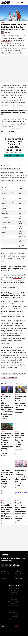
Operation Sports (14, 610)
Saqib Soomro (5, 520)
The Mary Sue (14, 612)
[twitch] (6, 565)
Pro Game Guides (14, 588)
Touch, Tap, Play (14, 614)
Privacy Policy (5, 578)
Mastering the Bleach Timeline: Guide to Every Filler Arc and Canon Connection (21, 403)
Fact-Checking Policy (7, 576)
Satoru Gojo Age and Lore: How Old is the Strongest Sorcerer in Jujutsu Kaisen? (7, 476)
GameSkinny (14, 608)
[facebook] (14, 565)
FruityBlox (14, 616)
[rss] (2, 565)
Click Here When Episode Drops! (14, 155)
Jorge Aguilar (4, 416)
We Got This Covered (14, 601)
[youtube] (18, 565)
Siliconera (14, 599)
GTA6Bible (14, 621)
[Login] (25, 2)
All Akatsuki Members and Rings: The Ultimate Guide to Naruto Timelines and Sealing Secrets (7, 442)
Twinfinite (14, 590)
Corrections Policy (6, 574)
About (3, 571)
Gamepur (14, 592)
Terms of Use (18, 578)
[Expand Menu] (22, 2)
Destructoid (14, 603)
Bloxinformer (14, 618)
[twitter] (10, 565)
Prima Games (14, 597)
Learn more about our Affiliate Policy (9, 377)
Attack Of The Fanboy (14, 595)
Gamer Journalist (14, 605)
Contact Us (18, 571)
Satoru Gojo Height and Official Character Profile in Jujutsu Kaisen (19, 440)
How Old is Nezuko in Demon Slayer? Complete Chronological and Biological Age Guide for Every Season (7, 405)
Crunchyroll (6, 129)
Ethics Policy (18, 574)
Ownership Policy (20, 576)
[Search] (19, 2)
